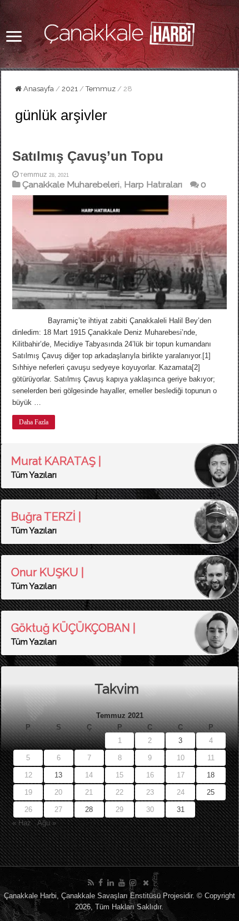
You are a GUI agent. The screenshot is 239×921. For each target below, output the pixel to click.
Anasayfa (38, 89)
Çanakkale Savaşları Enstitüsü (111, 896)
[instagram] (132, 882)
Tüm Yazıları (34, 475)
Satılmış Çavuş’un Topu (87, 156)
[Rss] (91, 882)
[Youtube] (121, 882)
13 (58, 775)
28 (89, 809)
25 (211, 792)
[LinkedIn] (110, 882)
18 (211, 775)
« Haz (21, 823)
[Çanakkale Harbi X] (146, 882)
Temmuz (101, 89)
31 (181, 809)
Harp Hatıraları (153, 184)
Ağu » (46, 823)
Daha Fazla (33, 422)
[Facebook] (100, 882)
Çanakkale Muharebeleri (71, 184)
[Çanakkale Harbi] (119, 31)
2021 (70, 89)
